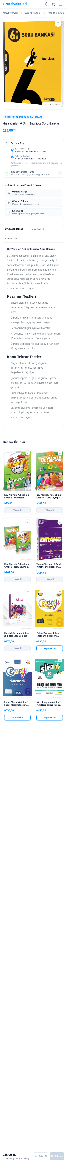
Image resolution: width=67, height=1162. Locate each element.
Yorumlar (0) (11, 238)
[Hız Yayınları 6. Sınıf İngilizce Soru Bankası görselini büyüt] (33, 63)
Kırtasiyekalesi (11, 12)
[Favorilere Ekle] (58, 23)
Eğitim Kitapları (33, 12)
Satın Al (43, 1156)
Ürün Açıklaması (14, 228)
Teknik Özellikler (37, 228)
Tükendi (17, 510)
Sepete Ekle (49, 648)
